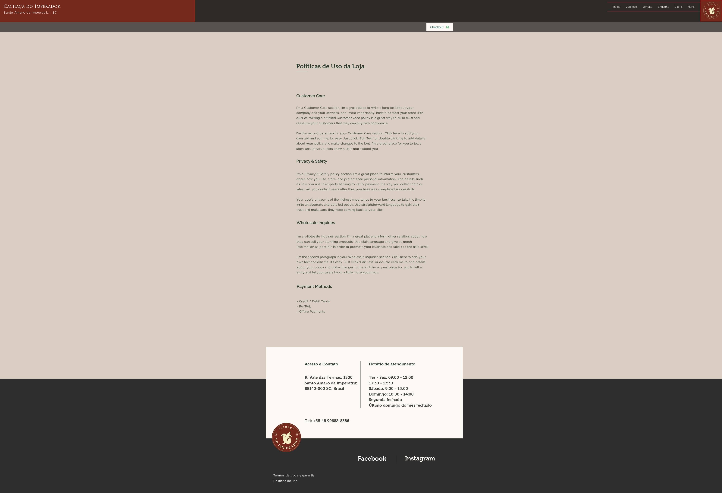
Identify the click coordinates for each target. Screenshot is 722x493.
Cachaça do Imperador (32, 7)
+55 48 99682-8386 (331, 420)
